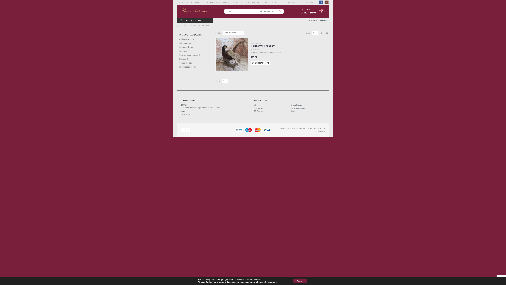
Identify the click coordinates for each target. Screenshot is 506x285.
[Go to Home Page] (177, 25)
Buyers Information (254, 2)
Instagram (188, 130)
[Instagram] (326, 2)
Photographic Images (188, 55)
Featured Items (186, 47)
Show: (308, 33)
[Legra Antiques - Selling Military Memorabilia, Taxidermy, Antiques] (194, 11)
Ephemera (183, 43)
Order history (296, 105)
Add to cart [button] (259, 63)
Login (293, 111)
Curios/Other (184, 39)
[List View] (327, 33)
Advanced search (298, 108)
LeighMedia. (321, 131)
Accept (300, 281)
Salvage (182, 59)
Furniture (183, 51)
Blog (282, 2)
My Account (238, 2)
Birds (253, 43)
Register (311, 2)
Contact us (258, 108)
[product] (232, 54)
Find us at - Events (317, 20)
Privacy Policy (271, 2)
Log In (299, 2)
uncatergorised (185, 67)
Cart (289, 2)
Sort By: (218, 33)
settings (273, 282)
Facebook (183, 130)
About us (257, 105)
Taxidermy (259, 43)
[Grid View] (322, 33)
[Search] (280, 11)
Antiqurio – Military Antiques (218, 2)
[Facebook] (321, 2)
